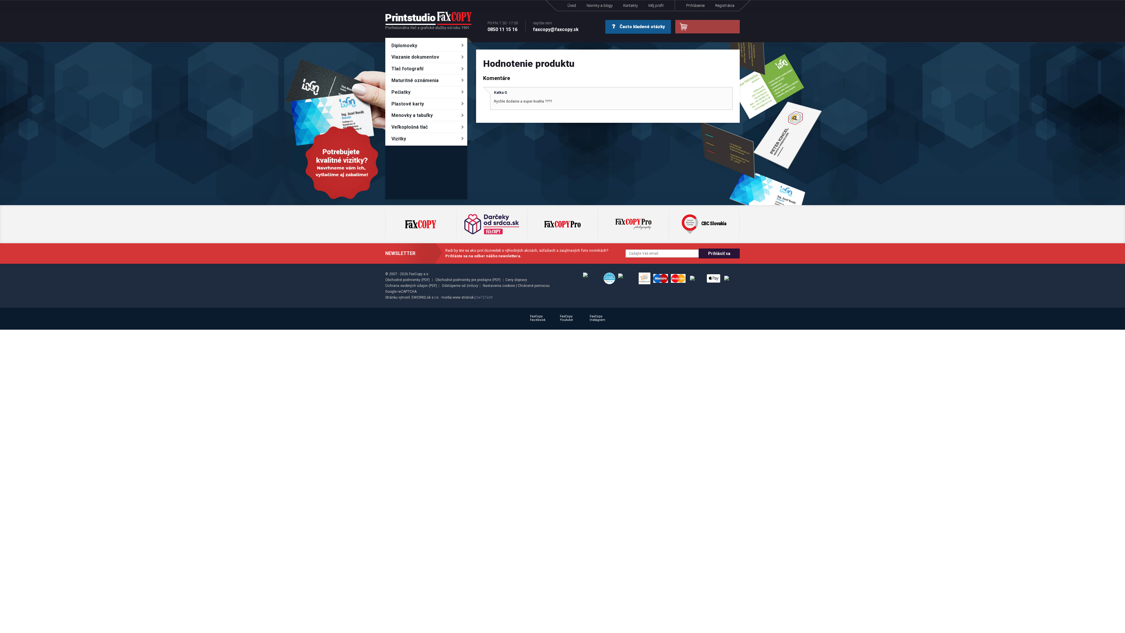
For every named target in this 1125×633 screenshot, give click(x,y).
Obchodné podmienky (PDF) (407, 280)
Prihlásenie (695, 5)
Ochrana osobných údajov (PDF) (411, 286)
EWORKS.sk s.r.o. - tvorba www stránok (443, 297)
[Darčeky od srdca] (491, 224)
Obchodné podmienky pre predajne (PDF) (468, 280)
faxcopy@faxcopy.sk (556, 26)
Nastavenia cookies (499, 286)
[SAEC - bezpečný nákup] (592, 278)
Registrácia (724, 5)
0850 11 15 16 (503, 26)
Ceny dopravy (516, 280)
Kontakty (630, 5)
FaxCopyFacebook (538, 318)
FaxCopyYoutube (566, 318)
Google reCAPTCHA (401, 292)
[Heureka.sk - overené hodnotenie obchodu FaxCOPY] (609, 278)
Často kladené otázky (641, 26)
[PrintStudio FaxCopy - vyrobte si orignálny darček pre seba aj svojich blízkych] (428, 18)
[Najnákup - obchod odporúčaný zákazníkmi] (644, 278)
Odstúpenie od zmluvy (460, 286)
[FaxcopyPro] (562, 224)
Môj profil (656, 5)
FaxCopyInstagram (597, 318)
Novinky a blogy (600, 5)
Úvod (571, 5)
